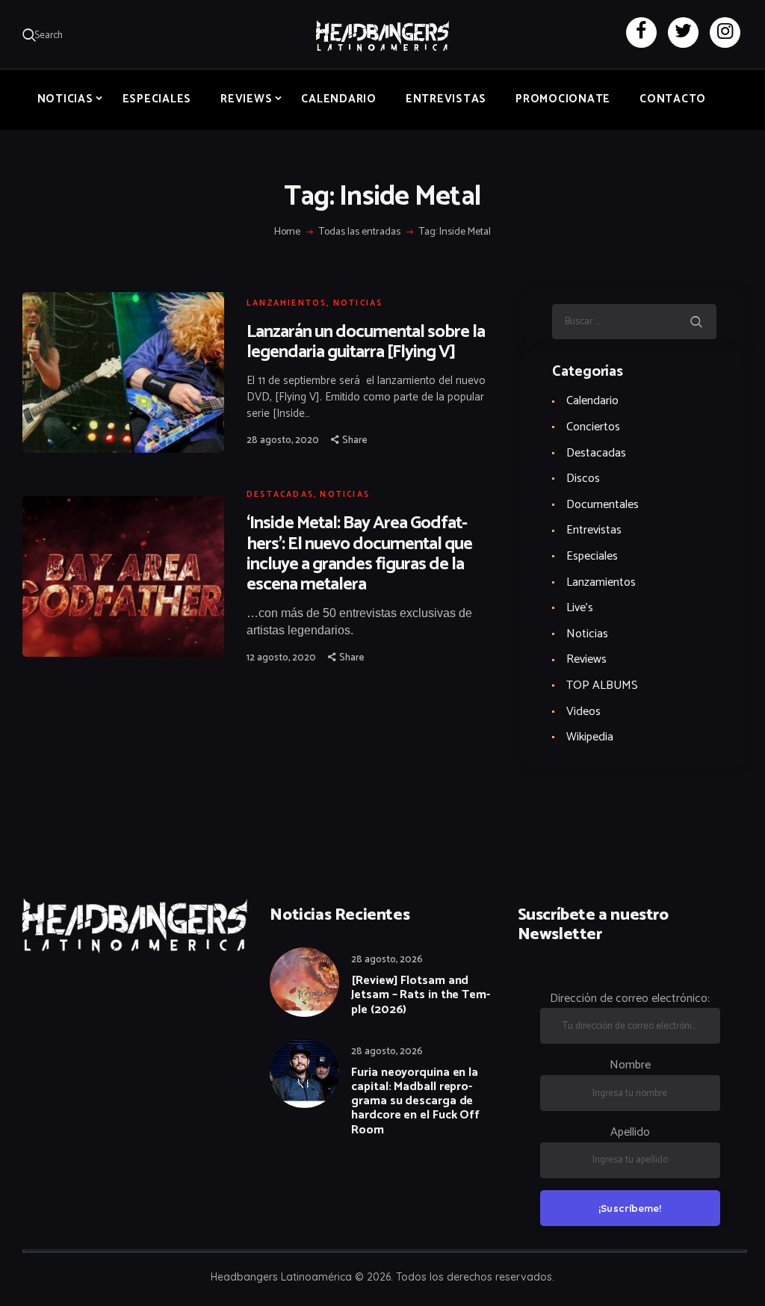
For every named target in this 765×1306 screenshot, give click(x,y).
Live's (579, 608)
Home (287, 232)
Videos (583, 712)
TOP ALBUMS (602, 685)
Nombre (630, 1065)
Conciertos (593, 427)
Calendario (592, 401)
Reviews (586, 659)
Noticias (358, 303)
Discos (583, 478)
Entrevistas (594, 530)
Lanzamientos (286, 303)
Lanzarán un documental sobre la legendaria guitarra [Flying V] (366, 342)
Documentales (602, 505)
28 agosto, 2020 (283, 440)
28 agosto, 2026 (387, 960)
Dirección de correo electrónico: (630, 998)
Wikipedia (589, 737)
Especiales (592, 556)
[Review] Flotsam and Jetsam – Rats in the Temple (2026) (420, 995)
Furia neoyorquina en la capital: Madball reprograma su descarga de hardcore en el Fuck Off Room (415, 1101)
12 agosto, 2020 (281, 658)
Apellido (630, 1132)
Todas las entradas (359, 232)
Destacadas (280, 494)
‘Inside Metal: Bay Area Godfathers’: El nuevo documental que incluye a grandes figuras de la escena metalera (359, 554)
